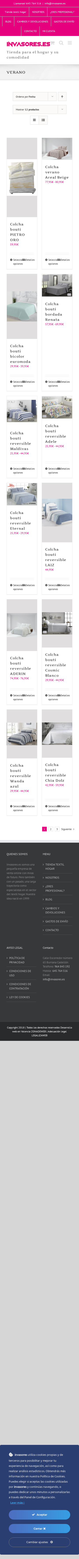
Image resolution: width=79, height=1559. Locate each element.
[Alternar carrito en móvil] (52, 43)
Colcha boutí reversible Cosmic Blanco (55, 665)
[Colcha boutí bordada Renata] (57, 285)
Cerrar (38, 1528)
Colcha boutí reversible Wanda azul (20, 775)
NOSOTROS (52, 877)
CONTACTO (52, 930)
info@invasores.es (55, 3)
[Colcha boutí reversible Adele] (57, 407)
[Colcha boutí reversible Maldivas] (22, 411)
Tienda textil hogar (54, 867)
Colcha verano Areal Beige (57, 172)
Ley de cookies (19, 997)
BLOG (48, 899)
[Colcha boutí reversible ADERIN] (22, 625)
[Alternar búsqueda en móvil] (61, 43)
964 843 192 (62, 966)
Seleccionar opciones (17, 261)
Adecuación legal (57, 1031)
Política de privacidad (17, 960)
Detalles (29, 259)
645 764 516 (60, 971)
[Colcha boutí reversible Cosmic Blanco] (57, 623)
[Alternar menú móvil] (70, 43)
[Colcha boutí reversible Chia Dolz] (57, 734)
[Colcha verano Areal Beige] (57, 149)
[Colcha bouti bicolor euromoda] (22, 306)
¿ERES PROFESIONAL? (55, 888)
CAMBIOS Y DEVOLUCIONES (55, 910)
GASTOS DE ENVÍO (56, 921)
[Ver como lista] (43, 120)
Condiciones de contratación (20, 986)
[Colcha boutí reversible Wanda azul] (22, 734)
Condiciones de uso (20, 973)
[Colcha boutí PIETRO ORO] (22, 177)
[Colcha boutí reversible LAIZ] (57, 512)
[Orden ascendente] (62, 96)
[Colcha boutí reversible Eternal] (22, 494)
